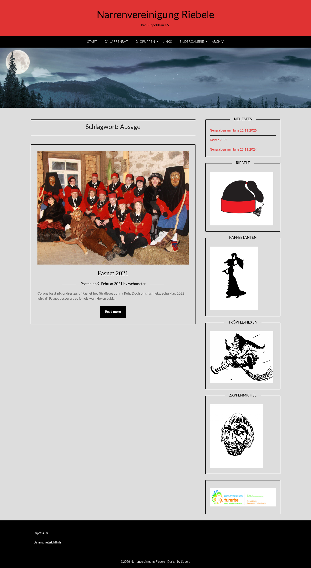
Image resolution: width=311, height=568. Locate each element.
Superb (185, 561)
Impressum (41, 533)
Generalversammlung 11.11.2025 (233, 130)
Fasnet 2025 (218, 140)
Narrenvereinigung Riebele (155, 15)
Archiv (218, 41)
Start (92, 41)
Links (167, 41)
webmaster (137, 284)
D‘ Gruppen (145, 41)
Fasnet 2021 (113, 273)
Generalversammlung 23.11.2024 (233, 149)
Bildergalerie (191, 41)
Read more (113, 311)
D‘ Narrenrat (116, 41)
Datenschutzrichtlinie (47, 542)
